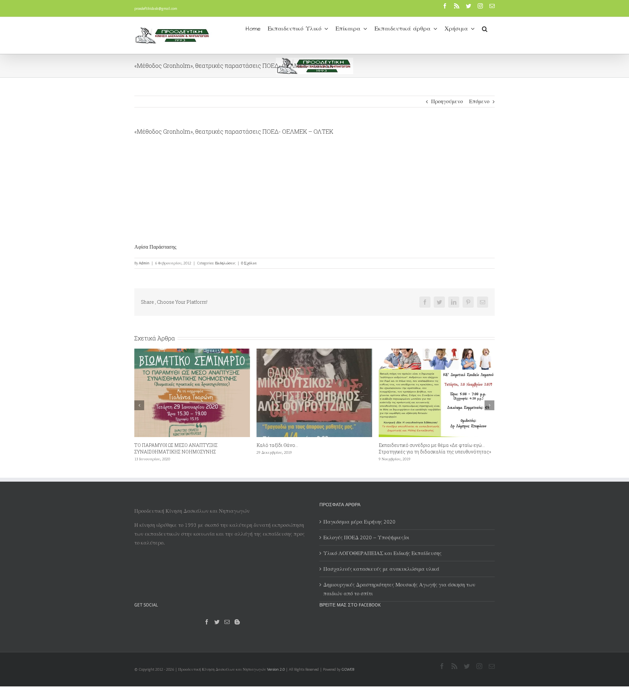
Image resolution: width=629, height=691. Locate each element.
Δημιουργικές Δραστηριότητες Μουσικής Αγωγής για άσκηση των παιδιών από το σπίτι (399, 589)
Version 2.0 (276, 669)
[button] (484, 28)
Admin (144, 262)
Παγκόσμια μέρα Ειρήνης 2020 (359, 522)
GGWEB (347, 669)
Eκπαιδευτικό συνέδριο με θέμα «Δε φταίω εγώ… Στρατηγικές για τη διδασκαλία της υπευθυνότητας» (313, 448)
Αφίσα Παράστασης (155, 247)
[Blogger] (237, 621)
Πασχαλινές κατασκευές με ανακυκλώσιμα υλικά (381, 569)
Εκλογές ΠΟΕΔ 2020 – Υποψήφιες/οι (366, 537)
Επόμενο (479, 101)
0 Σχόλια (249, 262)
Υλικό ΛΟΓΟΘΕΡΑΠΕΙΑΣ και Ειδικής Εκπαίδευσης (382, 553)
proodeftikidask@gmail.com (155, 8)
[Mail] (227, 621)
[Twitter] (216, 621)
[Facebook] (206, 621)
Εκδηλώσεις (225, 262)
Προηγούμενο (447, 101)
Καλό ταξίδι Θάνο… (155, 445)
